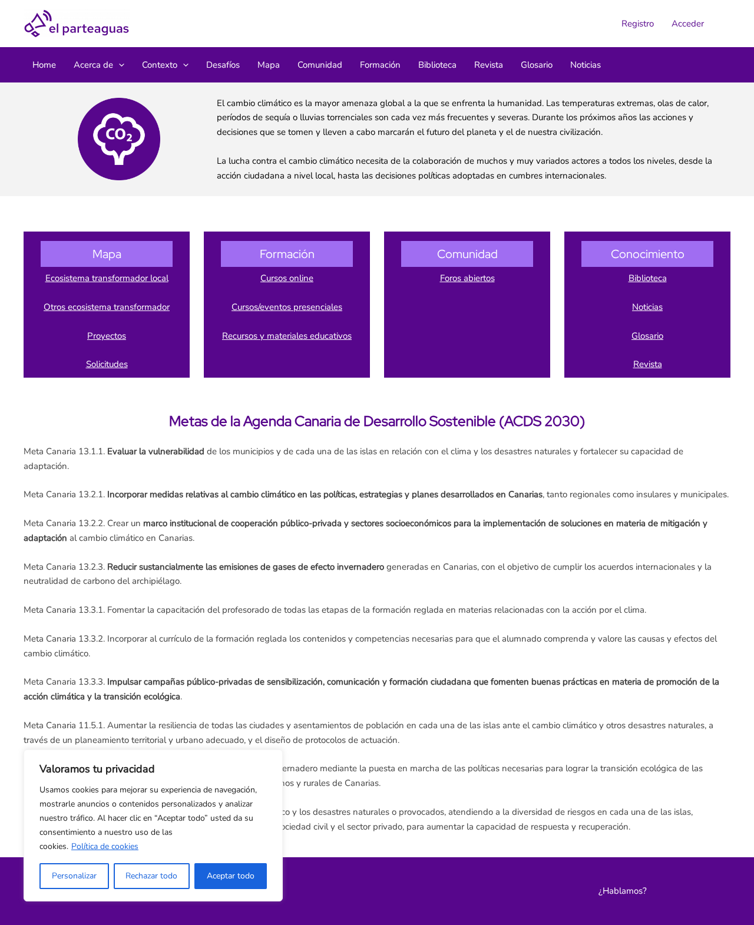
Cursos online (286, 278)
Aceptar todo (230, 875)
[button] (118, 64)
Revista (647, 364)
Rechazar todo (151, 875)
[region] (153, 825)
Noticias (647, 307)
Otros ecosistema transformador (107, 307)
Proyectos (106, 336)
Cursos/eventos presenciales (287, 307)
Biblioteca (648, 278)
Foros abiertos (467, 278)
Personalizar (74, 875)
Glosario (647, 336)
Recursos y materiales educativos (287, 336)
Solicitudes (107, 364)
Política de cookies (104, 846)
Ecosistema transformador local (106, 278)
